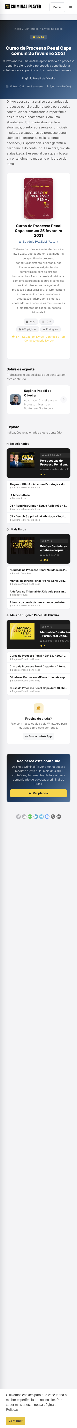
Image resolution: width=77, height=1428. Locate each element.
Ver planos (40, 793)
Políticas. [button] (12, 1409)
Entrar (57, 7)
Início (17, 28)
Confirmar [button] (15, 1420)
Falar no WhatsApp (40, 736)
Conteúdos (31, 28)
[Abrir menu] (71, 7)
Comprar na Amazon (40, 350)
